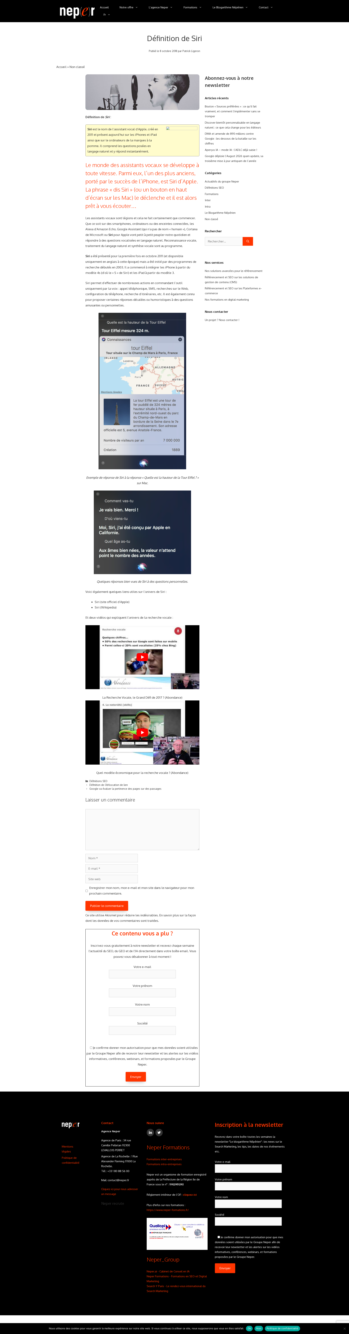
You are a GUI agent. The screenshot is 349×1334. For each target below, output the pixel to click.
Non (258, 1328)
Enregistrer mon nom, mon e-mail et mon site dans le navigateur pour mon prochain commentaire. (141, 890)
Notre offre (126, 7)
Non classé (77, 67)
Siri (97, 602)
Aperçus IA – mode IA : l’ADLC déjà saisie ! (231, 150)
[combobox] (224, 241)
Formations (190, 7)
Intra (207, 206)
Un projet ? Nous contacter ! (222, 320)
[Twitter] (159, 1132)
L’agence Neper (158, 7)
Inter (208, 200)
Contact (263, 7)
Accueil (104, 7)
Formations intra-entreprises (164, 1164)
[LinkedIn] (150, 1132)
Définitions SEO (98, 781)
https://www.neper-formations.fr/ (168, 1210)
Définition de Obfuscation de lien (108, 784)
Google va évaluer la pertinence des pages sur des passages (125, 788)
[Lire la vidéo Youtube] (142, 657)
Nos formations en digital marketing (227, 299)
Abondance (173, 697)
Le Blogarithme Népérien (228, 7)
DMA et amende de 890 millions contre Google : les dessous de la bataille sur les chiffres (230, 138)
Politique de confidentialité (282, 1328)
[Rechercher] (248, 241)
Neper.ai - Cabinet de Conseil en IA (168, 1271)
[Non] (344, 1328)
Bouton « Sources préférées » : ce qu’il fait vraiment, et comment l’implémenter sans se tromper (232, 111)
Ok (249, 1328)
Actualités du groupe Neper (222, 181)
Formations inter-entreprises (164, 1159)
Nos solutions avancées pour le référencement (233, 271)
